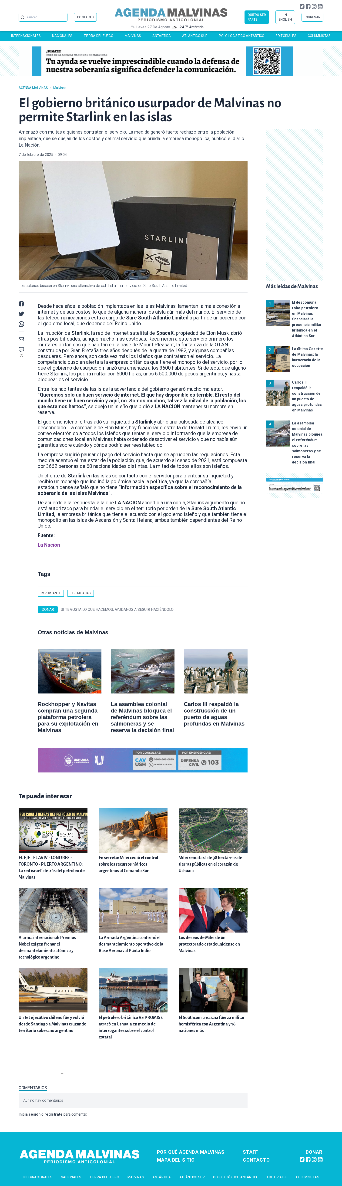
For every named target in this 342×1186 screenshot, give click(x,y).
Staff (250, 1152)
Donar (314, 1152)
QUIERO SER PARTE (257, 17)
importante (51, 593)
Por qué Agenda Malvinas (191, 1152)
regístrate (53, 1114)
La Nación (49, 545)
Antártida (161, 36)
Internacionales (26, 36)
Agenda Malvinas (33, 88)
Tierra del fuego (98, 36)
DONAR (48, 609)
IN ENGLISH (285, 17)
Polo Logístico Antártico (241, 36)
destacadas (80, 593)
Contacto (256, 1160)
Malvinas (133, 36)
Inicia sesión (29, 1114)
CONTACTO (85, 17)
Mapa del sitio (176, 1160)
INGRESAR (312, 17)
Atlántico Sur (195, 36)
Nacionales (62, 36)
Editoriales (286, 36)
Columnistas (319, 36)
